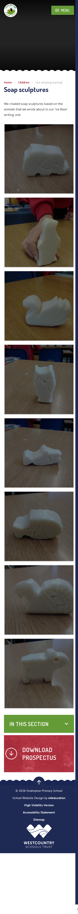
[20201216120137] (39, 600)
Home (8, 82)
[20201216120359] (39, 379)
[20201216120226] (39, 526)
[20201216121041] (39, 159)
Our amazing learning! (49, 82)
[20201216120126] (39, 673)
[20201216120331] (39, 453)
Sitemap (38, 819)
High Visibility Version (39, 805)
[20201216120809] (39, 306)
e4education (56, 798)
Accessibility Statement (39, 812)
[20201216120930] (39, 232)
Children (23, 82)
